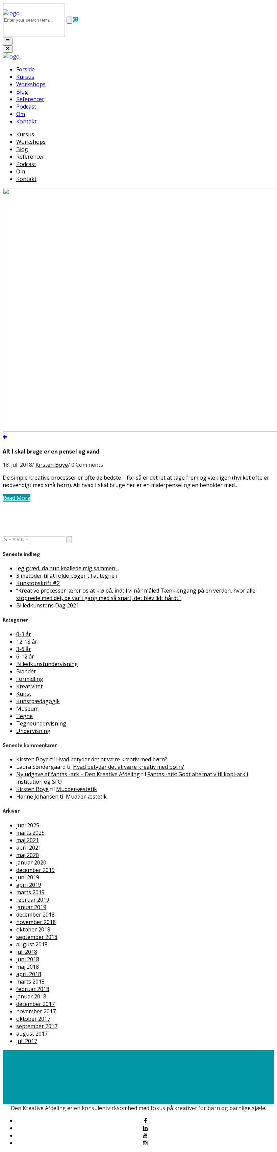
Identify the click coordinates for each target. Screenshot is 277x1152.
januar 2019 (31, 907)
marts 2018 (30, 981)
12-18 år (26, 641)
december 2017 (35, 1004)
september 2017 (36, 1026)
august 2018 (32, 944)
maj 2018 (27, 966)
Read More (16, 498)
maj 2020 (27, 855)
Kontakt (26, 121)
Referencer (30, 99)
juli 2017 (26, 1041)
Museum (27, 708)
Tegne (24, 716)
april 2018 (28, 974)
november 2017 (36, 1011)
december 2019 (35, 870)
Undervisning (33, 731)
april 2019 (28, 885)
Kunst (23, 693)
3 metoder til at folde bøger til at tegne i (66, 575)
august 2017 (32, 1033)
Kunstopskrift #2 (38, 583)
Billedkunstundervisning (47, 664)
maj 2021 (27, 840)
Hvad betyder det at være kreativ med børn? (111, 759)
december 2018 (35, 914)
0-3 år (23, 634)
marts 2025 (30, 832)
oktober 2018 (33, 929)
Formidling (29, 679)
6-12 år (25, 656)
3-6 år (23, 649)
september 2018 (36, 937)
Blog (22, 91)
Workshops (31, 84)
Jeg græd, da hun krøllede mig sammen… (67, 568)
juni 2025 (27, 825)
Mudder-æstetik (76, 789)
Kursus (25, 76)
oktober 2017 (33, 1018)
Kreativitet (29, 686)
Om (20, 114)
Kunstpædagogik (38, 701)
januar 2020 (31, 862)
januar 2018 (31, 996)
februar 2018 (32, 989)
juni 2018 (27, 959)
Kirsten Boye (51, 464)
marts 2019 (30, 892)
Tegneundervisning (41, 723)
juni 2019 (27, 877)
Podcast (26, 106)
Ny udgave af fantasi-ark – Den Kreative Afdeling (78, 774)
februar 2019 (32, 899)
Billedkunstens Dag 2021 (47, 605)
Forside (25, 69)
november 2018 (36, 922)
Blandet (26, 671)
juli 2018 (26, 951)
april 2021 (28, 847)
